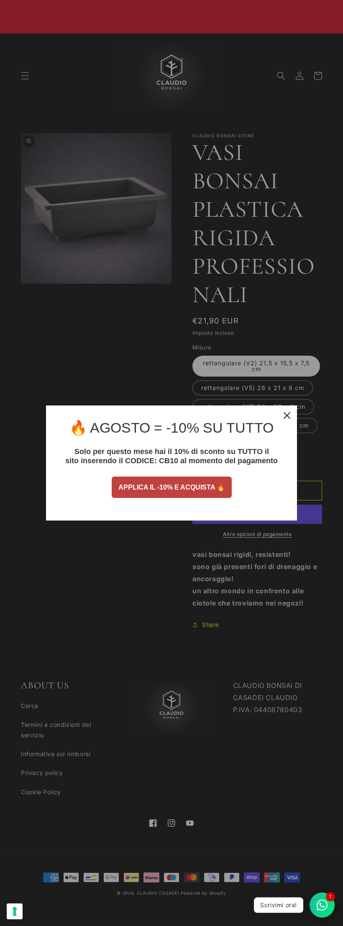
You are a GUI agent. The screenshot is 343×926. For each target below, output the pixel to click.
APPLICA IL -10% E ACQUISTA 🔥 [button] (171, 487)
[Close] (287, 415)
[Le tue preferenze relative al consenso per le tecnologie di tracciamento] (15, 911)
